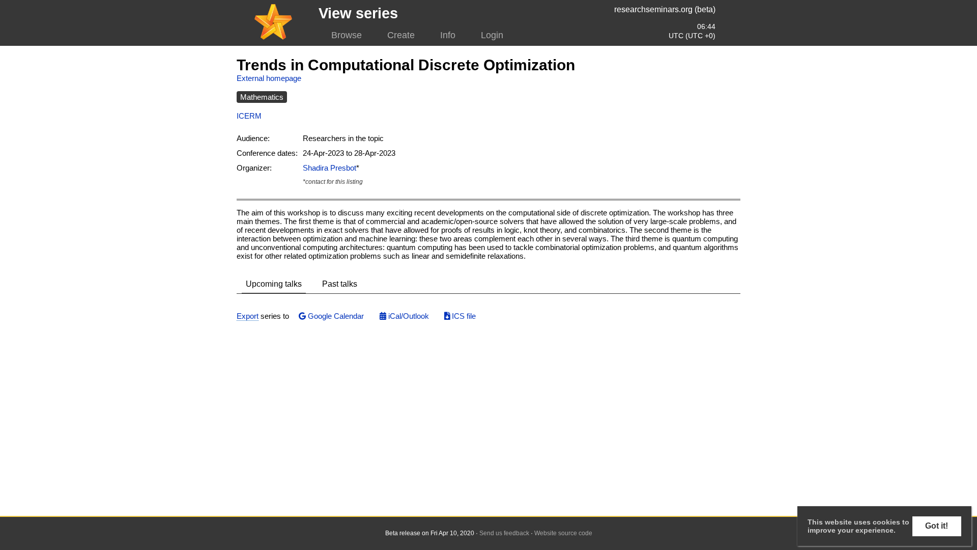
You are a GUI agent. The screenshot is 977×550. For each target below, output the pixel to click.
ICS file (463, 316)
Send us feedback (504, 533)
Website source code (563, 533)
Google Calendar (335, 316)
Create (401, 35)
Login (492, 35)
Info (447, 35)
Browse (346, 35)
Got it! (936, 525)
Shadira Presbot (329, 167)
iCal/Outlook (407, 316)
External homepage (269, 78)
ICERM (249, 116)
